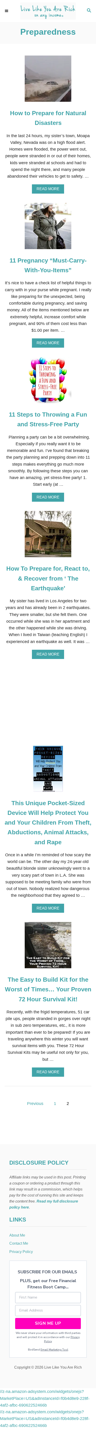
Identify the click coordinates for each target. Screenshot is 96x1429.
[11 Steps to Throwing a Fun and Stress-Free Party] (48, 382)
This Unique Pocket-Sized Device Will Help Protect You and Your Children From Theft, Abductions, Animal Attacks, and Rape (48, 823)
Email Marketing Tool (54, 1350)
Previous (35, 1103)
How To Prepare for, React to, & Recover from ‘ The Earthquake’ (48, 578)
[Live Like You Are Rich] (48, 11)
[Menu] (7, 10)
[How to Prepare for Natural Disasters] (48, 81)
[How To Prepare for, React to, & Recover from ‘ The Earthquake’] (48, 536)
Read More (50, 190)
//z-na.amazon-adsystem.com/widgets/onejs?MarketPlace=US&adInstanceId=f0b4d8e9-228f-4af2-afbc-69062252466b (44, 1398)
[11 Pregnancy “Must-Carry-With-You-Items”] (48, 228)
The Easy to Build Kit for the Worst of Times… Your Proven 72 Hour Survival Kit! (48, 989)
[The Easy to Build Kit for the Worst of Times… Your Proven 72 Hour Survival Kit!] (48, 947)
